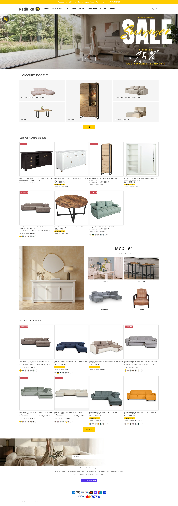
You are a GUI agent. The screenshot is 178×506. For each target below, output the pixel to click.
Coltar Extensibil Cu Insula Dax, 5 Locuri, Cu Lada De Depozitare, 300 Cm (140, 413)
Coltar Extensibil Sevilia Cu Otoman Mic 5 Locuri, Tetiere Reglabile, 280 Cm (36, 413)
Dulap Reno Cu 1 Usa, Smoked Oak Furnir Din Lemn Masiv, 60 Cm (104, 179)
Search (82, 468)
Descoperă (89, 59)
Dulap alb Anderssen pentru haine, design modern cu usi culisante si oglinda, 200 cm (141, 179)
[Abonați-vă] (103, 457)
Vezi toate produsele (123, 254)
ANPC (102, 474)
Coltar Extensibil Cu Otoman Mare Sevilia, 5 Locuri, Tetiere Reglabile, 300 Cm (34, 227)
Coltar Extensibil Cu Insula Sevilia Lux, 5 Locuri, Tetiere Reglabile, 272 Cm (141, 362)
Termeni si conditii (59, 471)
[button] (46, 9)
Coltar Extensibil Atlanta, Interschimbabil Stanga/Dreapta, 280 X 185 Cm (106, 362)
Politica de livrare (103, 471)
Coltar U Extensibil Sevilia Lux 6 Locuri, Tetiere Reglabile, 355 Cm (68, 413)
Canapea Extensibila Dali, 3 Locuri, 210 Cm (102, 227)
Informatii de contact (92, 474)
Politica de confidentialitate (75, 471)
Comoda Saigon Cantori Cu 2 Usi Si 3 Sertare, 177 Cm (35, 178)
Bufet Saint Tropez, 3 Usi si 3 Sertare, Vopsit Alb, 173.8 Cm (71, 179)
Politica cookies (79, 474)
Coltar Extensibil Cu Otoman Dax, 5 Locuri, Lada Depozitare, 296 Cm (103, 413)
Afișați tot (89, 127)
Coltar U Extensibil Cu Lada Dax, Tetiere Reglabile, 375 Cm (70, 362)
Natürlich (26, 501)
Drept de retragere (92, 468)
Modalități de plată (117, 471)
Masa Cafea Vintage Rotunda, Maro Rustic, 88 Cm (69, 227)
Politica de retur (91, 471)
